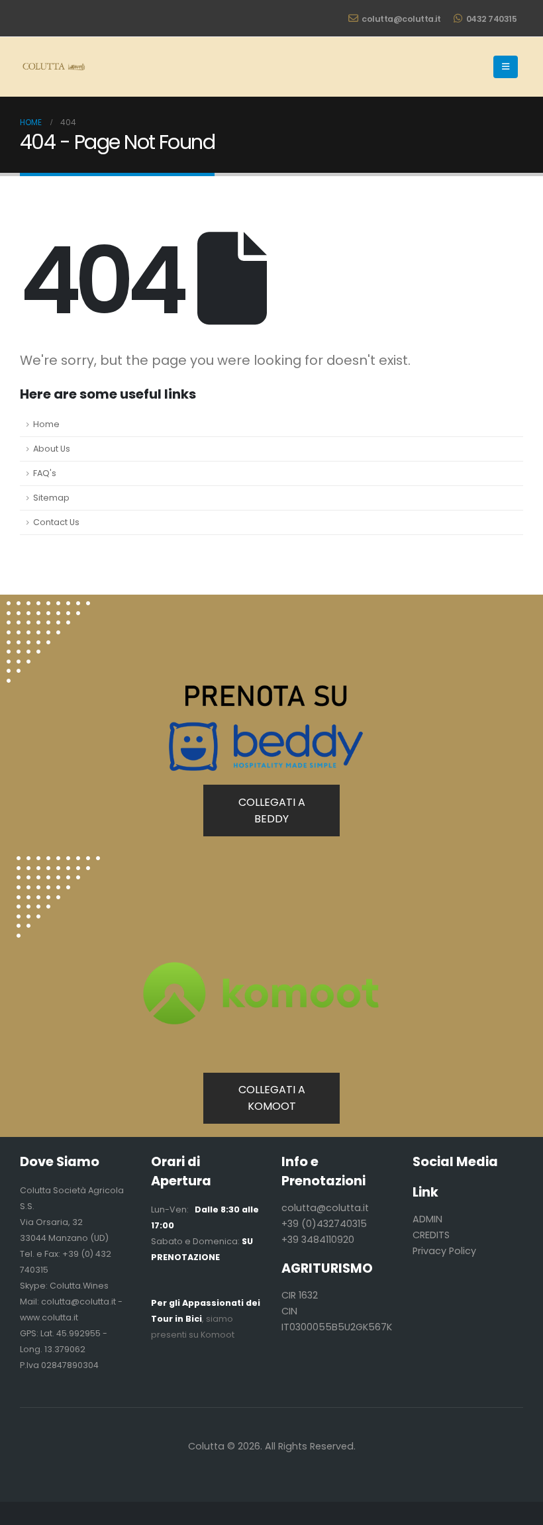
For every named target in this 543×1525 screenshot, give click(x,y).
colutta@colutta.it (401, 19)
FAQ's (44, 473)
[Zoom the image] (58, 863)
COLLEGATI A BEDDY (271, 810)
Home (46, 424)
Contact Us (56, 522)
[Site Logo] (53, 67)
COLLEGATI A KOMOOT (271, 1098)
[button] (505, 67)
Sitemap (51, 497)
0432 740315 (491, 19)
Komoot (217, 1334)
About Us (51, 448)
